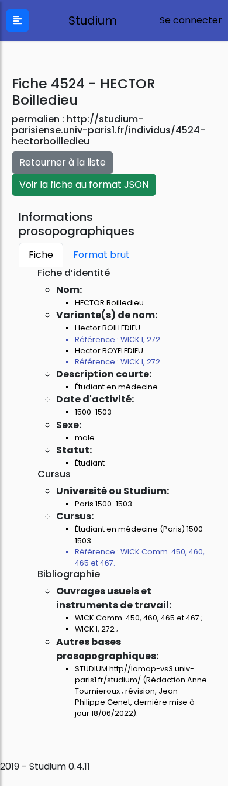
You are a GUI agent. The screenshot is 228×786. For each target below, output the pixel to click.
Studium (90, 20)
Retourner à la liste (62, 162)
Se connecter (191, 20)
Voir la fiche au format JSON (83, 184)
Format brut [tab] (101, 254)
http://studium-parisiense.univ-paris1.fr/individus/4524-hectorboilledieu (108, 130)
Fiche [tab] (41, 254)
